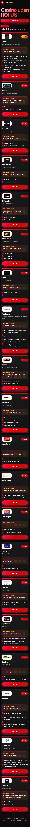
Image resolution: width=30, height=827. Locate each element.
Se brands (15, 20)
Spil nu (15, 76)
